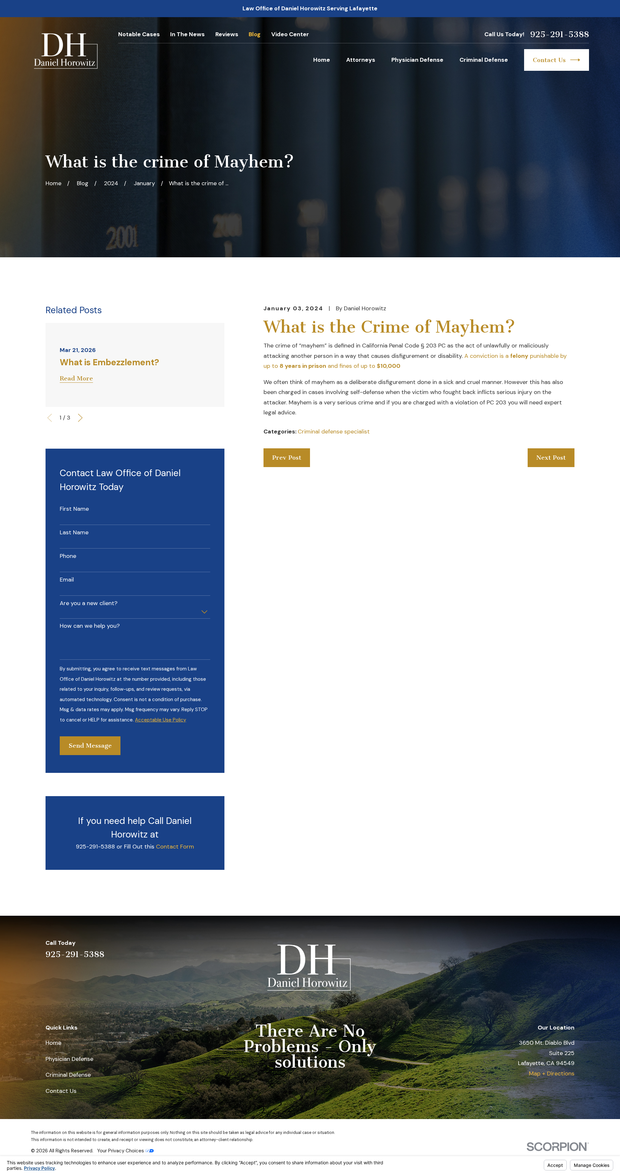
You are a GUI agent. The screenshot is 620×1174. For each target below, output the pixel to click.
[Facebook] (570, 949)
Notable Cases (139, 34)
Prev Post (286, 457)
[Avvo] (552, 949)
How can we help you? (90, 626)
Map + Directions (551, 1073)
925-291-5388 (559, 34)
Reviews (226, 34)
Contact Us (549, 60)
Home (53, 1043)
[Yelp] (515, 949)
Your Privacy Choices (121, 1150)
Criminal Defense (68, 1075)
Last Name (74, 532)
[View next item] (80, 418)
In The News (187, 34)
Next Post (551, 457)
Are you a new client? (89, 603)
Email (67, 579)
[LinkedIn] (533, 949)
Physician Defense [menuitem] (417, 60)
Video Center (290, 34)
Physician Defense (69, 1059)
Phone (68, 556)
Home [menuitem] (321, 60)
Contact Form (175, 846)
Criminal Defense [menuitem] (484, 60)
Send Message (90, 745)
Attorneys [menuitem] (360, 60)
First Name (74, 509)
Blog (255, 34)
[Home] (66, 51)
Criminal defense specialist (334, 431)
